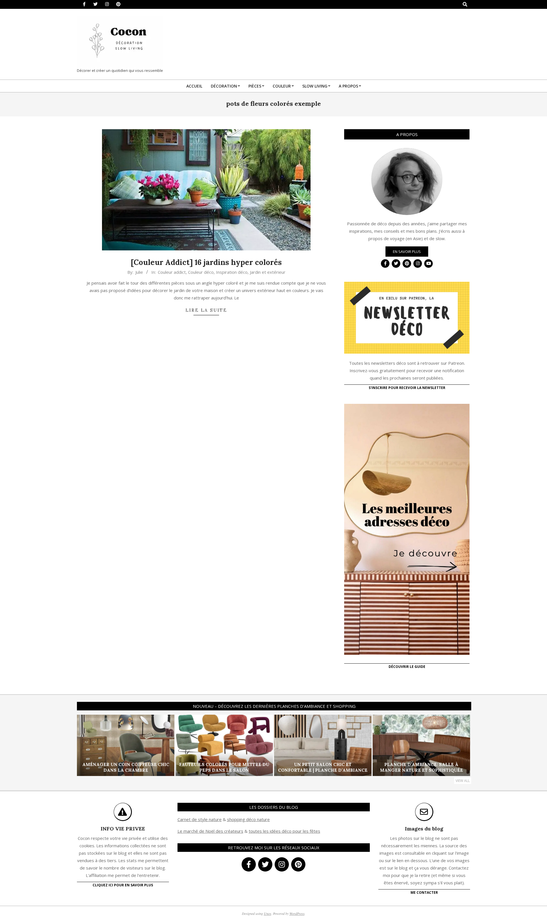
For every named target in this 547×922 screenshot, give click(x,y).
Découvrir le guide (407, 666)
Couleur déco (201, 272)
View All (463, 780)
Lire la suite (206, 310)
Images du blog (424, 828)
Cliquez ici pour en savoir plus (123, 885)
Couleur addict (172, 272)
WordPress (297, 913)
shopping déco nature (248, 819)
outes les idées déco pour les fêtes (285, 831)
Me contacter (424, 892)
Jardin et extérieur (267, 272)
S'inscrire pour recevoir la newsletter (407, 387)
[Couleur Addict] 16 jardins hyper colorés (206, 262)
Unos (267, 913)
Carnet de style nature (199, 819)
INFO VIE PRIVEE (123, 828)
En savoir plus (407, 251)
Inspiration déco (232, 272)
